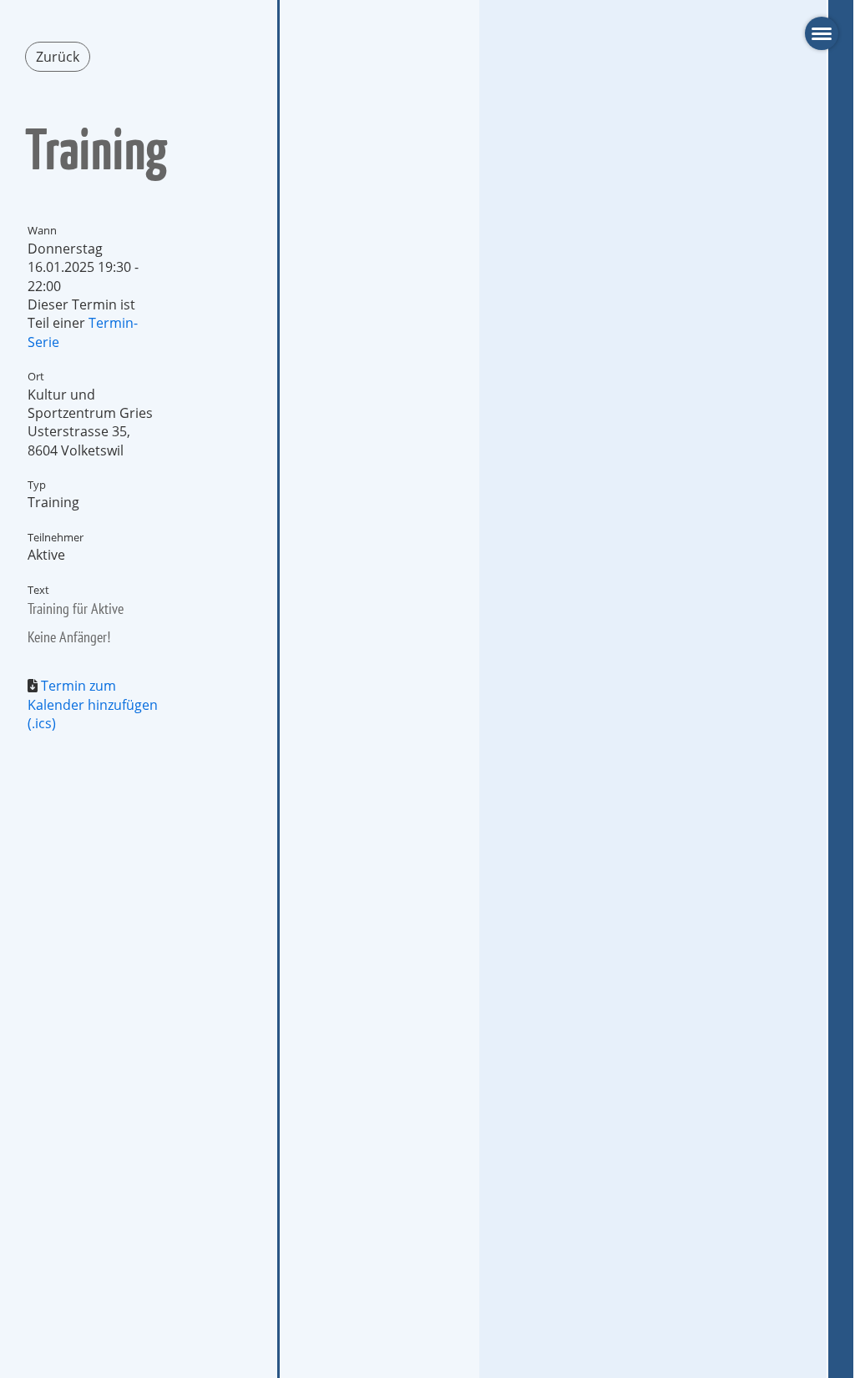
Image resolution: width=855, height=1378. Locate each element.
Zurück (57, 57)
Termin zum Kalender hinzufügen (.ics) (93, 704)
